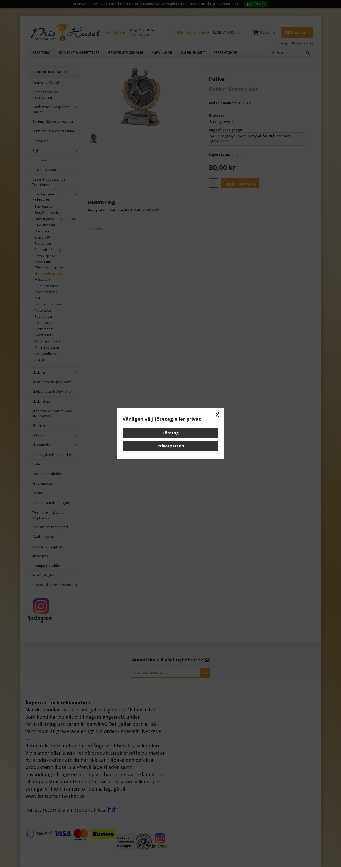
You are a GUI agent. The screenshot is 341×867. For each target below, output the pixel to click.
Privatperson (170, 445)
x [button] (217, 414)
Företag (171, 432)
